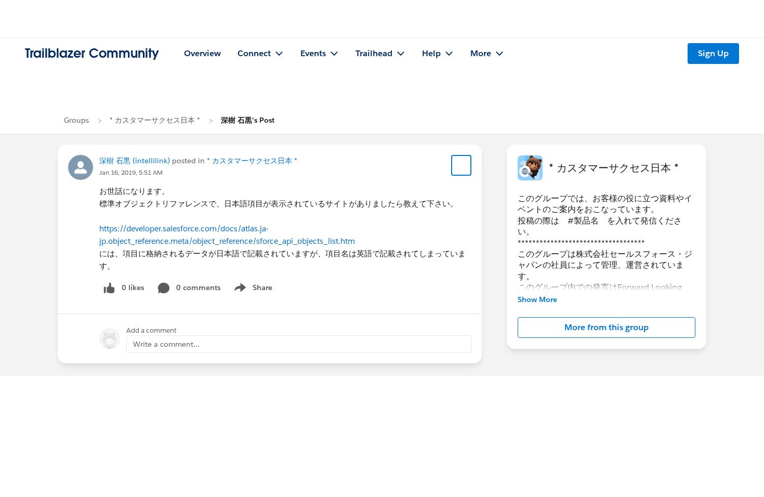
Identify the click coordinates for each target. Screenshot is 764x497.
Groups (76, 120)
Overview (202, 53)
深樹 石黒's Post (247, 120)
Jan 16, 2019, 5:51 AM (131, 172)
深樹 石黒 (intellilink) (134, 160)
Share (252, 289)
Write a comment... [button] (166, 344)
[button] (606, 327)
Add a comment (151, 330)
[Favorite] (461, 165)
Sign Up (713, 53)
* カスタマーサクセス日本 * (155, 120)
